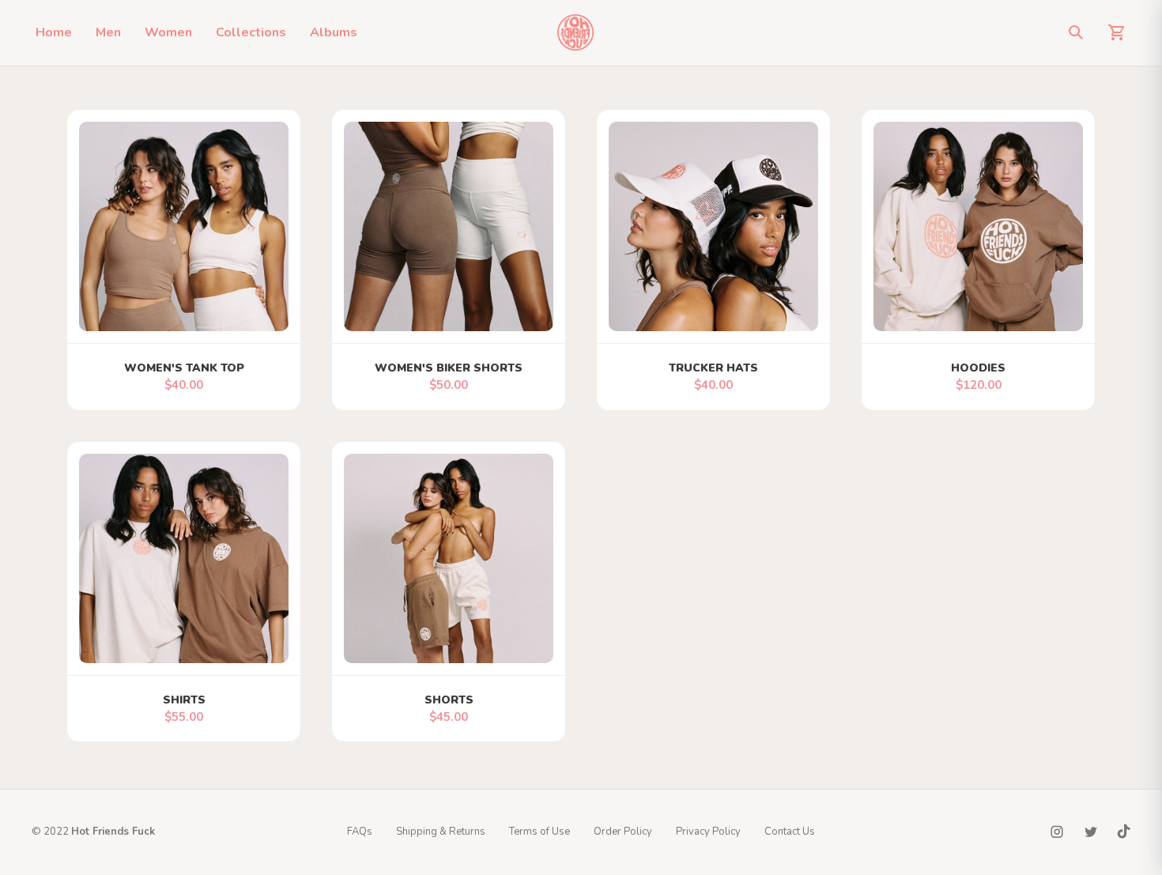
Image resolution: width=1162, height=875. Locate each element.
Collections (251, 32)
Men (108, 32)
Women (168, 32)
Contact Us (789, 831)
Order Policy (623, 831)
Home (54, 32)
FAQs (359, 831)
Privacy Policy (708, 831)
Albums (333, 32)
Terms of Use (539, 831)
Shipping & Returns (440, 831)
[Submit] (1076, 31)
